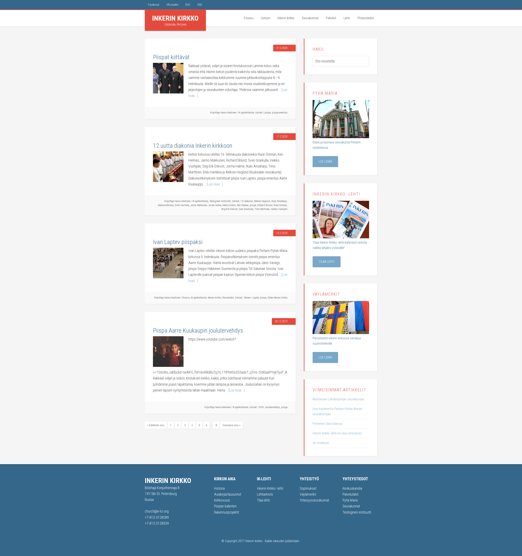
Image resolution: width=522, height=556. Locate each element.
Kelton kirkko (229, 205)
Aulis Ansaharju (279, 201)
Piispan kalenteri (225, 506)
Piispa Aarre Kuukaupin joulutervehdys (198, 330)
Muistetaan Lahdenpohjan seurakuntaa (338, 399)
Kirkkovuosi (222, 500)
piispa (267, 112)
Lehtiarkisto (265, 494)
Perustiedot (228, 297)
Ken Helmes (243, 205)
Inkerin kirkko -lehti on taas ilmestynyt (337, 433)
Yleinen (247, 297)
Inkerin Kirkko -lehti (270, 488)
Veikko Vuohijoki (279, 209)
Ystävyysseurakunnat (314, 500)
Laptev (256, 297)
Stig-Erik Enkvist (229, 209)
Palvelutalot (350, 494)
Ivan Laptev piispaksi (177, 241)
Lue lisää (325, 161)
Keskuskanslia (352, 488)
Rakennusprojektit (226, 512)
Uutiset (258, 112)
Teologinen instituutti (220, 201)
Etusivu (186, 297)
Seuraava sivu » (231, 425)
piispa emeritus (280, 112)
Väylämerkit (308, 494)
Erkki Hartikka (182, 205)
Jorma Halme (214, 205)
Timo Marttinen (262, 209)
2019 (261, 407)
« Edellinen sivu (155, 425)
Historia (219, 488)
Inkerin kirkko (175, 18)
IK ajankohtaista (246, 112)
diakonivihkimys (166, 205)
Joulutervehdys (272, 407)
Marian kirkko (214, 297)
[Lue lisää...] (215, 184)
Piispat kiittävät (171, 57)
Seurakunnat (351, 506)
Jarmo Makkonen (198, 205)
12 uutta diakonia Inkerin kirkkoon (192, 145)
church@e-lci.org (157, 511)
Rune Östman (280, 205)
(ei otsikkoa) (321, 443)
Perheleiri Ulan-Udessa (327, 424)
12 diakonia (247, 201)
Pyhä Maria (350, 500)
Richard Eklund (264, 205)
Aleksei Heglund (262, 201)
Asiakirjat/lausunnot (227, 494)
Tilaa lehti (326, 262)
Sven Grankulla (246, 209)
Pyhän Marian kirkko (278, 297)
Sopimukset (308, 488)
